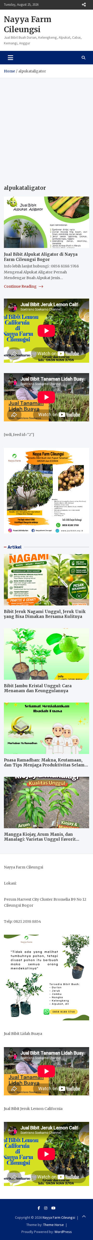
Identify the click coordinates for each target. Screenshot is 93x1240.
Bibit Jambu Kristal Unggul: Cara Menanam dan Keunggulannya (38, 688)
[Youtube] (53, 1208)
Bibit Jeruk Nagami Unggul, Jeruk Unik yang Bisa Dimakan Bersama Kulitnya (45, 614)
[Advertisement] (46, 127)
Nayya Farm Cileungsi (27, 24)
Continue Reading (20, 286)
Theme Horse (53, 1224)
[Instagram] (45, 1208)
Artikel (14, 547)
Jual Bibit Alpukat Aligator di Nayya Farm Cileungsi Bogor (41, 257)
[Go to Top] (84, 1216)
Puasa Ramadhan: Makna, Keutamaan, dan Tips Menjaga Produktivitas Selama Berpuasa (45, 765)
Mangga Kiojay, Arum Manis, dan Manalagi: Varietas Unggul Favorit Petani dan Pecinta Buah (40, 839)
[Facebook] (39, 1208)
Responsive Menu (83, 4)
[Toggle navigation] (10, 57)
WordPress (63, 1231)
